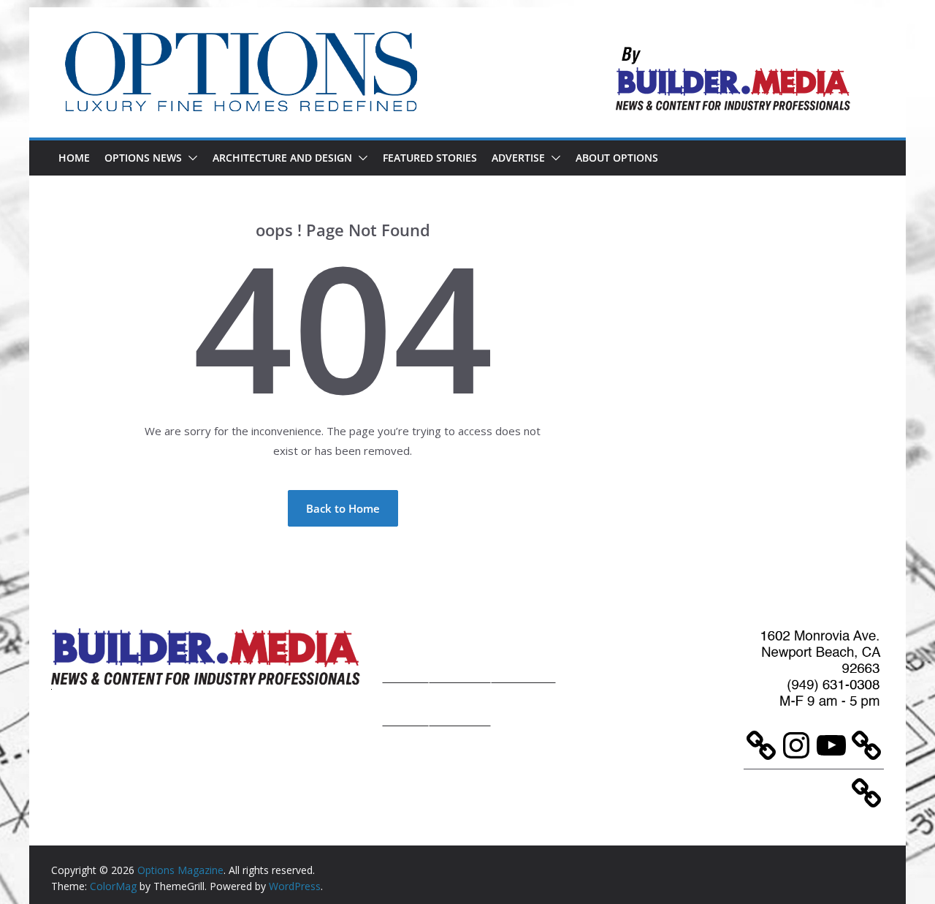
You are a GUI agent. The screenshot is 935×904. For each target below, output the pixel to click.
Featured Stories (430, 158)
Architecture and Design (282, 158)
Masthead (523, 653)
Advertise (518, 158)
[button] (190, 158)
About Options (617, 158)
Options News (143, 158)
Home (74, 158)
